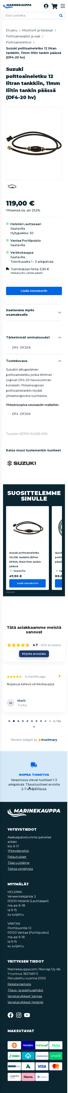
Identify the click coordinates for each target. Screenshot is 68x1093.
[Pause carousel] (34, 727)
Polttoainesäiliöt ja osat (23, 36)
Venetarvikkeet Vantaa (25, 996)
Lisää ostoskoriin (34, 291)
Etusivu (12, 30)
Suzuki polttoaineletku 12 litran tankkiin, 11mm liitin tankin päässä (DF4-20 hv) (33, 53)
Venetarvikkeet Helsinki (25, 1002)
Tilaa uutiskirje (18, 863)
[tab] (9, 721)
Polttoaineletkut (19, 42)
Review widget (22, 740)
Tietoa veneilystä (20, 869)
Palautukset (17, 857)
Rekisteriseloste (19, 984)
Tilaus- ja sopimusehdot (25, 990)
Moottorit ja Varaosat (37, 30)
